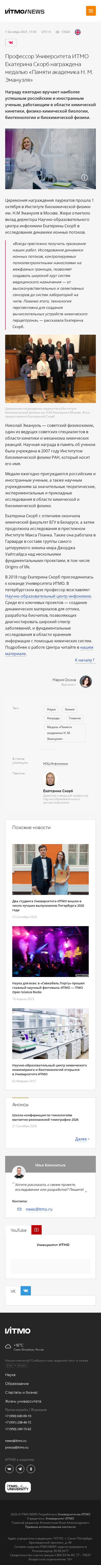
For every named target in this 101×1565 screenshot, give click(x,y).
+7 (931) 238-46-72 (18, 1422)
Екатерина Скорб (58, 791)
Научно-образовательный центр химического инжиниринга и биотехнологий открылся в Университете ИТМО (49, 1069)
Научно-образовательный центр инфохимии (48, 596)
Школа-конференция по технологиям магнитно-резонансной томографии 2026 (45, 1117)
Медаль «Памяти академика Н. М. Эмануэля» (59, 733)
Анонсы (20, 1105)
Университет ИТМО (53, 1245)
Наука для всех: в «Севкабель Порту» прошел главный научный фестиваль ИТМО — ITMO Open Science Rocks (48, 987)
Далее (81, 1139)
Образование (17, 1383)
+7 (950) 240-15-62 (18, 1429)
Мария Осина (64, 680)
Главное (75, 718)
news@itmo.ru (39, 1209)
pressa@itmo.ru (16, 1447)
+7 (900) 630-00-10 (18, 1416)
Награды (53, 718)
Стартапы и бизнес (21, 1392)
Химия (70, 709)
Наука (51, 709)
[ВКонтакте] (10, 42)
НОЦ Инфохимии (55, 763)
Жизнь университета (23, 1401)
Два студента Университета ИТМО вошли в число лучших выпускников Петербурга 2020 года (48, 905)
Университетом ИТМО (74, 1514)
